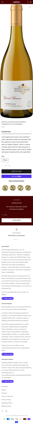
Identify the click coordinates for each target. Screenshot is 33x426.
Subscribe (16, 220)
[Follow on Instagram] (6, 411)
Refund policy (6, 406)
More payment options (16, 181)
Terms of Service (7, 396)
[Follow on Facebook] (2, 411)
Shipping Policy (7, 403)
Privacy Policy (6, 400)
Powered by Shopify (23, 415)
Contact (4, 393)
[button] (16, 132)
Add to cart (16, 171)
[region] (16, 232)
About (4, 390)
